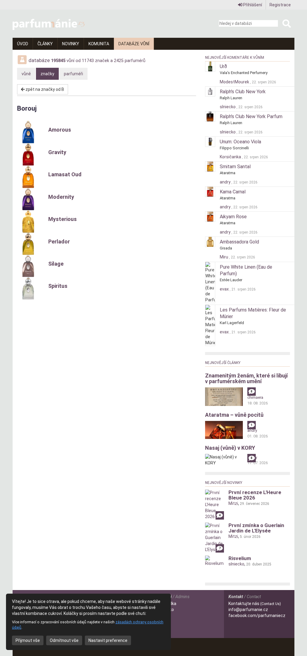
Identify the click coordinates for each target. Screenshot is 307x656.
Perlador (59, 241)
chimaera (255, 397)
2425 (119, 60)
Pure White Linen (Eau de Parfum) (246, 270)
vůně (26, 73)
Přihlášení (252, 4)
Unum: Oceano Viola (240, 142)
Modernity (61, 197)
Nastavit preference (107, 640)
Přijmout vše (28, 640)
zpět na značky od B (44, 89)
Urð (223, 66)
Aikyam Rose (233, 216)
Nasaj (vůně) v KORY (230, 448)
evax (225, 289)
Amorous (59, 130)
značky (47, 73)
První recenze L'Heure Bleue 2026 (254, 495)
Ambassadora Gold (239, 242)
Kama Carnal (233, 192)
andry (225, 182)
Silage (56, 264)
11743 (88, 60)
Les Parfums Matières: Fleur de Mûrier (253, 313)
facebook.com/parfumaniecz (256, 615)
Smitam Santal (235, 166)
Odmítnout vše (64, 640)
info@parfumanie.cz (248, 609)
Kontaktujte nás (254, 603)
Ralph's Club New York (243, 91)
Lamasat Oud (65, 174)
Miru (224, 257)
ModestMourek (235, 81)
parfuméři (73, 73)
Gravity (57, 152)
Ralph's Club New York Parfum (251, 116)
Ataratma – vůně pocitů (234, 415)
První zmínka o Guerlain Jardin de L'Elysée (256, 528)
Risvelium (239, 558)
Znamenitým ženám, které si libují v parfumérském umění (246, 378)
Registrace (280, 4)
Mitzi (233, 503)
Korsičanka (231, 156)
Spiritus (57, 286)
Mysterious (62, 219)
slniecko (228, 106)
